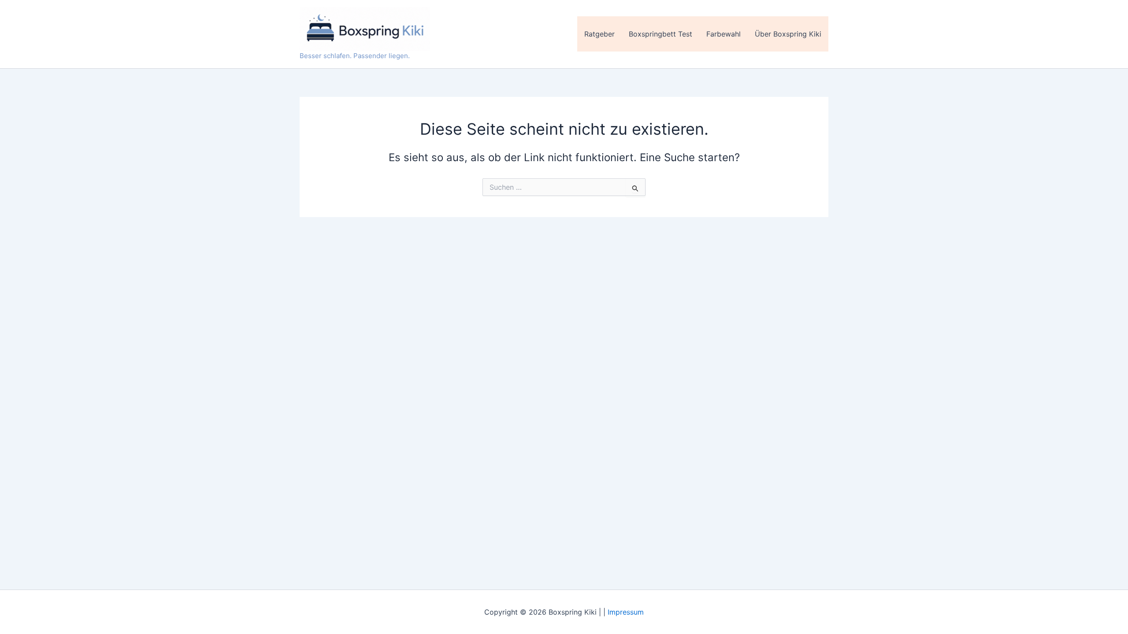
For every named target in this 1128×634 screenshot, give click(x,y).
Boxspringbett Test (660, 33)
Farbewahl (723, 33)
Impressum (626, 612)
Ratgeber (599, 33)
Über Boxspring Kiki (788, 33)
